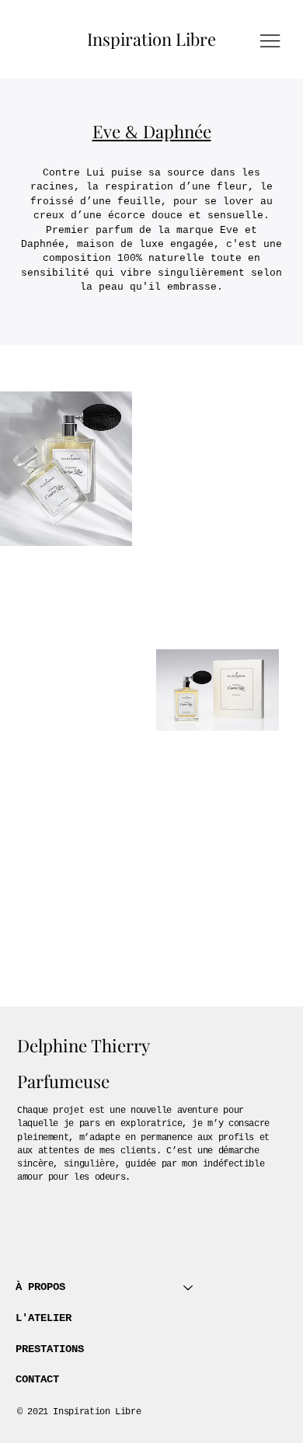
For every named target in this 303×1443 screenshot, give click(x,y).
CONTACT (37, 1379)
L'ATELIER (43, 1318)
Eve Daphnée (151, 131)
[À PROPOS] (188, 1287)
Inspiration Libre (151, 38)
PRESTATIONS (50, 1349)
